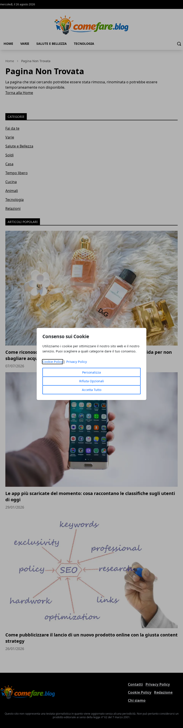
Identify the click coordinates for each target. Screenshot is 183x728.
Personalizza (91, 372)
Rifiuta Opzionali (91, 381)
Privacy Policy (76, 362)
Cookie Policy (52, 362)
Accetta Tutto (91, 390)
